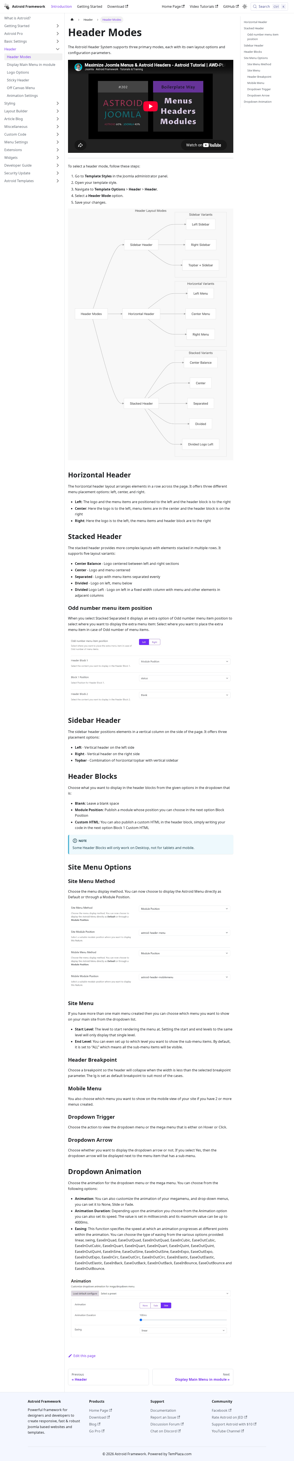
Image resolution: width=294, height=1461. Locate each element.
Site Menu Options (256, 58)
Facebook (219, 1410)
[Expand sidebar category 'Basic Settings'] (57, 41)
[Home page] (72, 19)
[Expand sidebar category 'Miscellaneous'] (57, 126)
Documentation (163, 1410)
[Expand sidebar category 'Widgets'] (57, 157)
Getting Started (89, 6)
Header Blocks (253, 52)
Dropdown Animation (258, 102)
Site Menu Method (259, 64)
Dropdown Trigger (259, 89)
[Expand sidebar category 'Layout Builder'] (57, 111)
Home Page (171, 6)
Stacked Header (254, 28)
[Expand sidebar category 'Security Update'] (57, 173)
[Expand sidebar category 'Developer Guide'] (57, 165)
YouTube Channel (226, 1431)
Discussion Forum (165, 1424)
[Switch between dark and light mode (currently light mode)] (244, 6)
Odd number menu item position (263, 37)
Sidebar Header (253, 45)
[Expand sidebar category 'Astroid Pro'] (57, 33)
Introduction (61, 6)
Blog (92, 1424)
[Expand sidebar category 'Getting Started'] (57, 25)
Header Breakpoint (259, 77)
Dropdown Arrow (258, 95)
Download (115, 6)
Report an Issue (163, 1417)
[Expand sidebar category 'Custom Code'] (57, 134)
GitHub (229, 6)
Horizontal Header (255, 22)
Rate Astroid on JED (227, 1417)
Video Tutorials (202, 6)
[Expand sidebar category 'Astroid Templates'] (57, 180)
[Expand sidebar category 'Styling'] (57, 103)
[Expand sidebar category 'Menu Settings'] (57, 142)
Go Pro (95, 1431)
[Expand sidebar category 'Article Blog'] (57, 118)
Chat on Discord (163, 1431)
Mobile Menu (255, 83)
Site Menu (253, 70)
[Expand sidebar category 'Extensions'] (57, 149)
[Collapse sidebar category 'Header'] (57, 49)
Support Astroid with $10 (232, 1424)
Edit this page (84, 1355)
